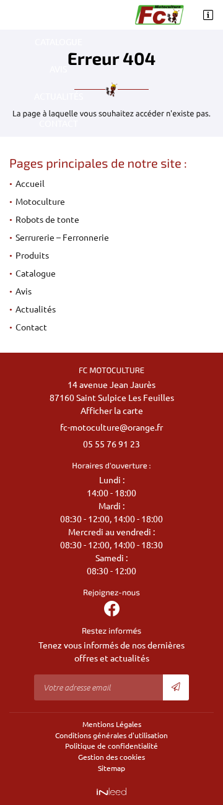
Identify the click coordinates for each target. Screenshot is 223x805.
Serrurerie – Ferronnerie (62, 238)
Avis (58, 69)
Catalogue (58, 42)
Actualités (58, 96)
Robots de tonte (47, 220)
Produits (58, 15)
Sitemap (111, 768)
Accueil (30, 184)
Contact (58, 124)
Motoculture (40, 202)
